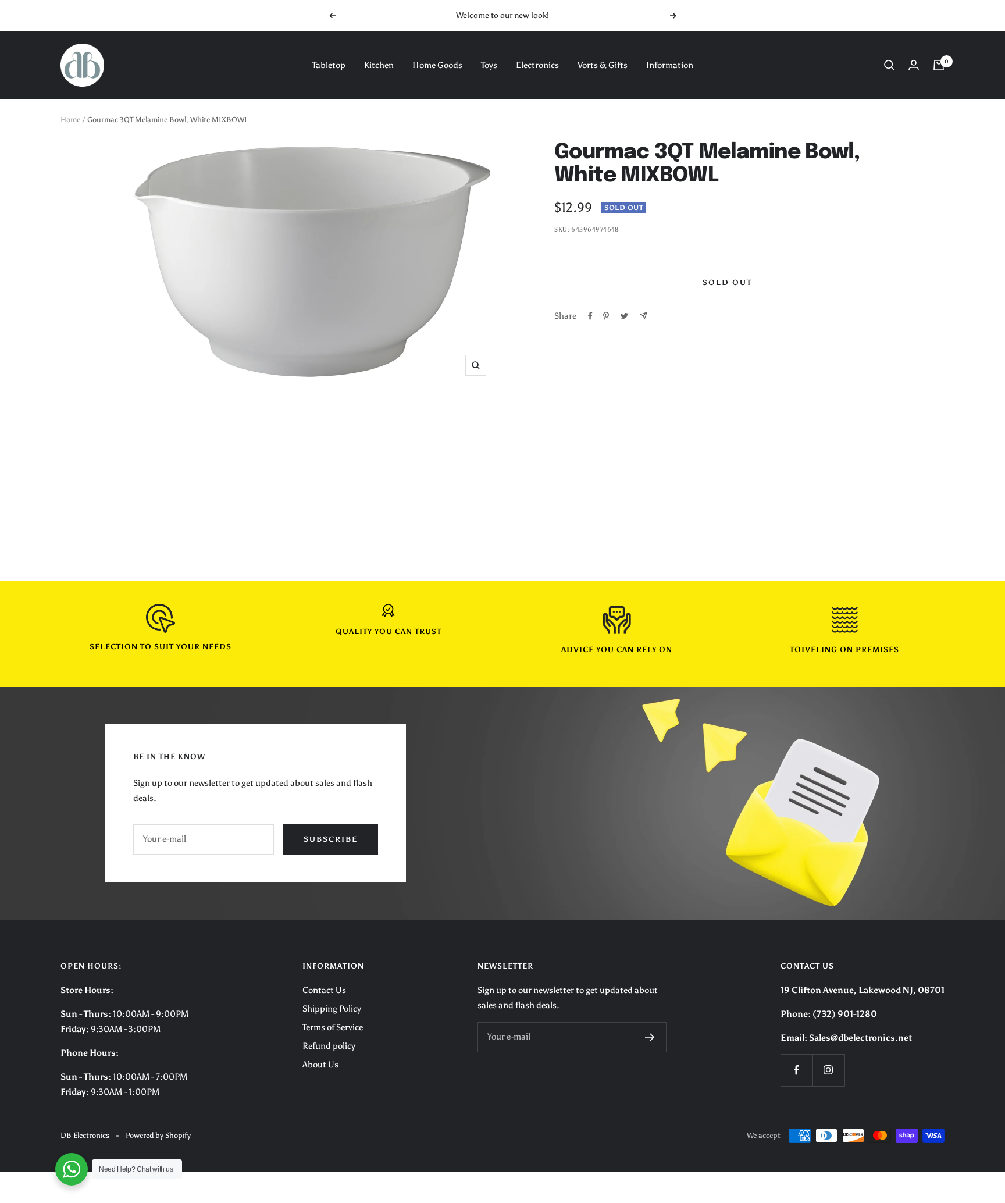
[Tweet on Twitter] (624, 316)
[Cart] (939, 65)
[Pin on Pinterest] (606, 316)
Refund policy (328, 1046)
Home (70, 119)
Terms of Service (332, 1027)
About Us (320, 1064)
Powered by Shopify (158, 1135)
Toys (489, 65)
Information (669, 65)
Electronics (537, 65)
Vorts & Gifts (603, 65)
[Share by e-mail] (643, 315)
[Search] (889, 65)
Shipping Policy (331, 1008)
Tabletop (328, 65)
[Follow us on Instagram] (828, 1070)
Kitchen (379, 65)
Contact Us (324, 990)
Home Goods (437, 65)
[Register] (650, 1037)
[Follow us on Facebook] (796, 1070)
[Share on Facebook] (590, 316)
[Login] (913, 65)
